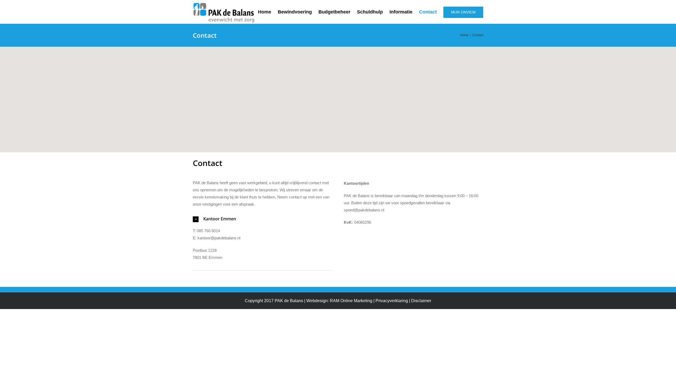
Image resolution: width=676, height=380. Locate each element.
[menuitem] (268, 12)
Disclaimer (421, 300)
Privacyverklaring (391, 300)
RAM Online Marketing (351, 300)
